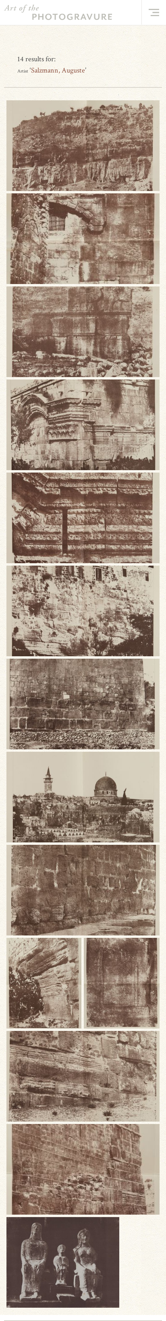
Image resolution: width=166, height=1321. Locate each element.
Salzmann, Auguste (58, 70)
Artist (22, 71)
